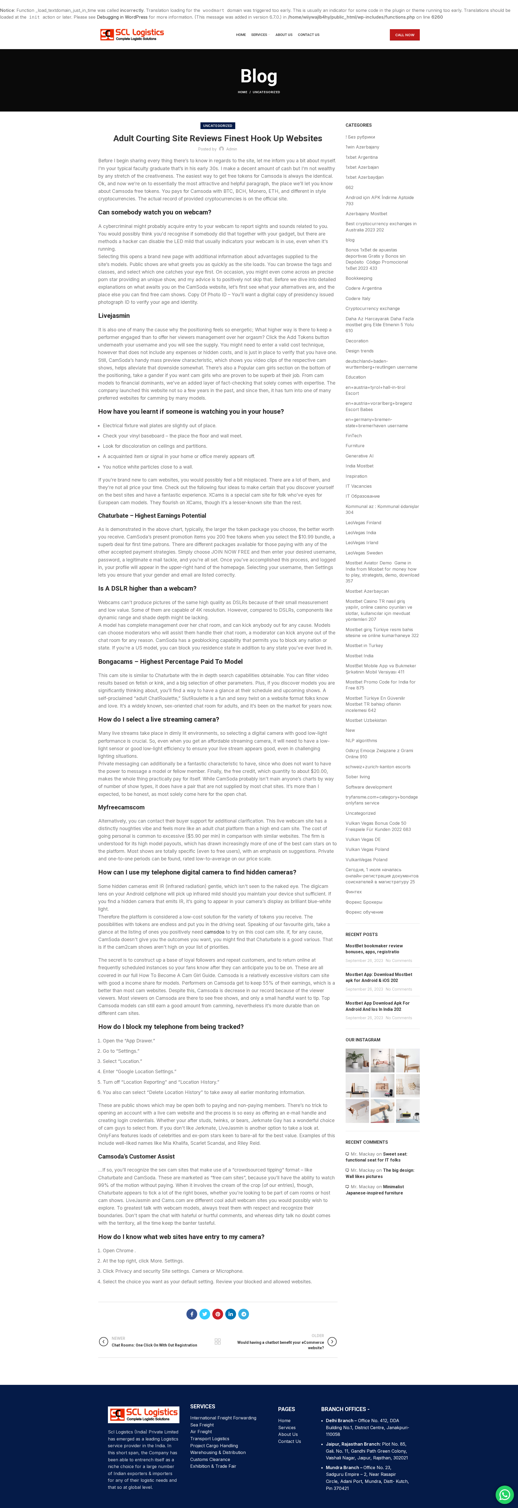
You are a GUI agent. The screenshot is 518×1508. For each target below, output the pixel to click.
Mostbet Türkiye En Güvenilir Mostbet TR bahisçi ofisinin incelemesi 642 (375, 704)
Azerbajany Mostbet (366, 213)
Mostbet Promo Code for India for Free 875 (381, 685)
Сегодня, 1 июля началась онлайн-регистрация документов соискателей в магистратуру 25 (382, 875)
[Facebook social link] (191, 1314)
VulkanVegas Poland (366, 859)
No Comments (399, 960)
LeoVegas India (361, 532)
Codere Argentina (364, 288)
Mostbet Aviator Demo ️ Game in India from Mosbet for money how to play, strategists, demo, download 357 (382, 572)
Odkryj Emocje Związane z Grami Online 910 (379, 753)
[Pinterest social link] (217, 1314)
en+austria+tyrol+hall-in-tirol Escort (375, 390)
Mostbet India (359, 655)
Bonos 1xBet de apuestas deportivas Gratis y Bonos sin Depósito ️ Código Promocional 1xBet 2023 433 (377, 259)
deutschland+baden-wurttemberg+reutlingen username (381, 364)
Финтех (354, 891)
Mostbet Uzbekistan (366, 720)
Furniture (355, 445)
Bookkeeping (359, 278)
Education (356, 377)
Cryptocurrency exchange (373, 308)
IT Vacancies (359, 486)
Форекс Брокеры (364, 902)
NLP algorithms (361, 740)
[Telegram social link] (243, 1314)
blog (350, 240)
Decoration (357, 341)
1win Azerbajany (362, 147)
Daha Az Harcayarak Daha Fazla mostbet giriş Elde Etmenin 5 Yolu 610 (380, 325)
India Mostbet (359, 466)
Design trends (360, 351)
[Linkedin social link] (230, 1314)
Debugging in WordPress (122, 17)
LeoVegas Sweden (364, 553)
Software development (369, 787)
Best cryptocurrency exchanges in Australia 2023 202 (381, 226)
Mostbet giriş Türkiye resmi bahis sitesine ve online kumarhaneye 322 (382, 632)
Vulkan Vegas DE (363, 839)
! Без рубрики (360, 137)
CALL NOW (404, 35)
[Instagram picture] (357, 1060)
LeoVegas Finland (363, 522)
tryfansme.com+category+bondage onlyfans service (382, 800)
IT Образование (363, 496)
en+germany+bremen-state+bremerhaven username (377, 422)
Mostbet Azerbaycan (367, 591)
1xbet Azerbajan (362, 167)
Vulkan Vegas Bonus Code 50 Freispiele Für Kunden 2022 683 (378, 826)
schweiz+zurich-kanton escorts (378, 766)
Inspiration (356, 476)
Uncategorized (266, 92)
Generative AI (360, 456)
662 (349, 187)
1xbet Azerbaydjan (365, 177)
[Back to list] (218, 1342)
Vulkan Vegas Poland (367, 849)
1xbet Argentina (362, 157)
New (350, 730)
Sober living (358, 776)
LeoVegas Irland (362, 542)
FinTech (354, 435)
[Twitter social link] (204, 1314)
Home (242, 92)
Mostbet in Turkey (364, 645)
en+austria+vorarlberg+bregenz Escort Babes (379, 406)
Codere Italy (358, 298)
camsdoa (214, 932)
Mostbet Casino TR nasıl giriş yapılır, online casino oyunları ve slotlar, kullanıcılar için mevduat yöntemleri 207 (379, 610)
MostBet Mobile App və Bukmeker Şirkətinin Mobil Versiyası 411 (381, 668)
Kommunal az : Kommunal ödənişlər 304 (382, 509)
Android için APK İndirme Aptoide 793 (380, 200)
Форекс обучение (364, 912)
